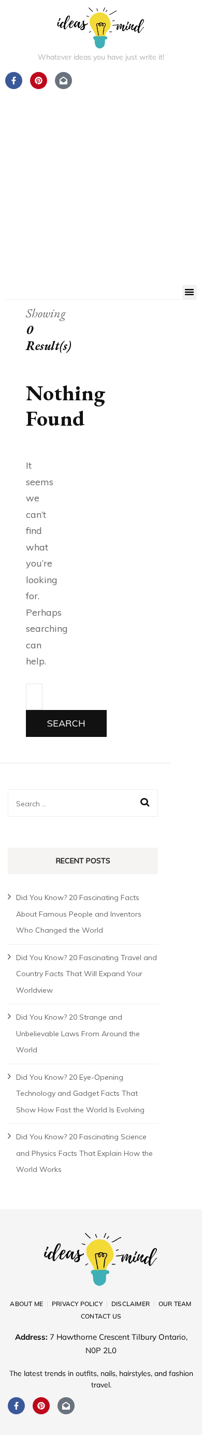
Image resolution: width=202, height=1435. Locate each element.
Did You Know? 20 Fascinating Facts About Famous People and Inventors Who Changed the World (78, 914)
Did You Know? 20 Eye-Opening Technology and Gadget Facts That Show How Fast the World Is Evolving (80, 1093)
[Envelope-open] (66, 1405)
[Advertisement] (101, 179)
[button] (189, 292)
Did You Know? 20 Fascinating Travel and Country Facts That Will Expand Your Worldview (86, 974)
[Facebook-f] (16, 1405)
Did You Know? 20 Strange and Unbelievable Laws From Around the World (78, 1033)
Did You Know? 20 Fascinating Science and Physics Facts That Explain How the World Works (84, 1153)
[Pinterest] (41, 1405)
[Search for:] (34, 697)
